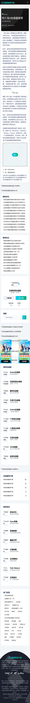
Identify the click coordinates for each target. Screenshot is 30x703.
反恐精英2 (14, 558)
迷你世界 (15, 624)
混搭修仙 (14, 640)
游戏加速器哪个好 (9, 602)
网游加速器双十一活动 (17, 608)
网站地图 (19, 696)
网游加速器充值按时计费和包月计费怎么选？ (15, 243)
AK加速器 (13, 447)
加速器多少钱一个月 (9, 598)
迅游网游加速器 (16, 381)
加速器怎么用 (15, 605)
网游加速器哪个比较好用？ (10, 257)
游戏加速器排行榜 (8, 479)
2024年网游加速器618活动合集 (12, 618)
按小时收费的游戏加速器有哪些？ (12, 263)
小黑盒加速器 (15, 428)
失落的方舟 (22, 624)
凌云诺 (6, 634)
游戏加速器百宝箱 (9, 595)
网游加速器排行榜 (8, 483)
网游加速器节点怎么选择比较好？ (12, 241)
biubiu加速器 (15, 372)
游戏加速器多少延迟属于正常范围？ (13, 249)
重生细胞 (14, 621)
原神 (20, 621)
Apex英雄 (13, 521)
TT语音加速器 (15, 419)
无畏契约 (13, 577)
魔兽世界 (13, 540)
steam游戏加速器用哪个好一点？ (12, 265)
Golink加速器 (15, 409)
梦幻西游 (7, 640)
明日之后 (13, 634)
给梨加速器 (14, 456)
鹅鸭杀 (13, 611)
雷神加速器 (14, 391)
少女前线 (20, 634)
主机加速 (18, 602)
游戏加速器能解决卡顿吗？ (10, 260)
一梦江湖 (19, 630)
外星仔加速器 (15, 400)
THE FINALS (15, 568)
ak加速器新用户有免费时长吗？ (12, 246)
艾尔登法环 (7, 624)
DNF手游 (7, 611)
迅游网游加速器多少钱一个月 (11, 252)
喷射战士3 (7, 605)
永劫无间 (20, 611)
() (15, 155)
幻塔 (13, 630)
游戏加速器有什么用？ (9, 271)
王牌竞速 (7, 627)
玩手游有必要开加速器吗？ (10, 254)
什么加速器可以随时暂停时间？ (12, 268)
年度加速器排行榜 (8, 496)
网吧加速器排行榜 (8, 492)
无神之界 (14, 627)
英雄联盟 (13, 530)
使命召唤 (7, 621)
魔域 (6, 637)
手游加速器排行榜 (8, 487)
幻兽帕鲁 (13, 549)
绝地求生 (13, 512)
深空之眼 (21, 627)
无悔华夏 (7, 630)
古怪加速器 (14, 437)
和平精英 (19, 637)
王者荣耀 (11, 637)
